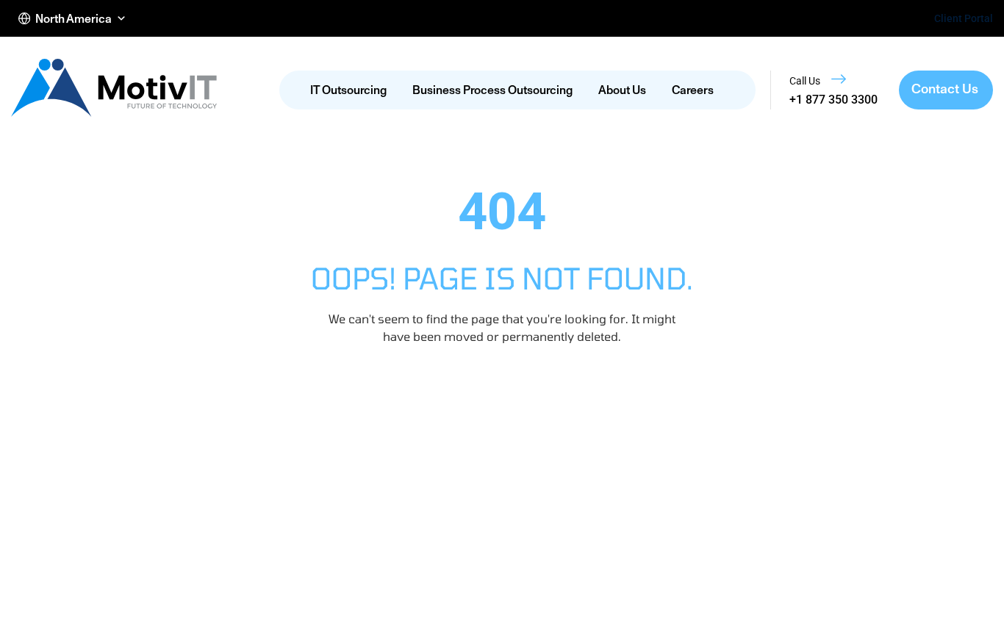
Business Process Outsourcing (492, 89)
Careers (693, 89)
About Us (622, 89)
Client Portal (963, 18)
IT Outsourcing (348, 89)
